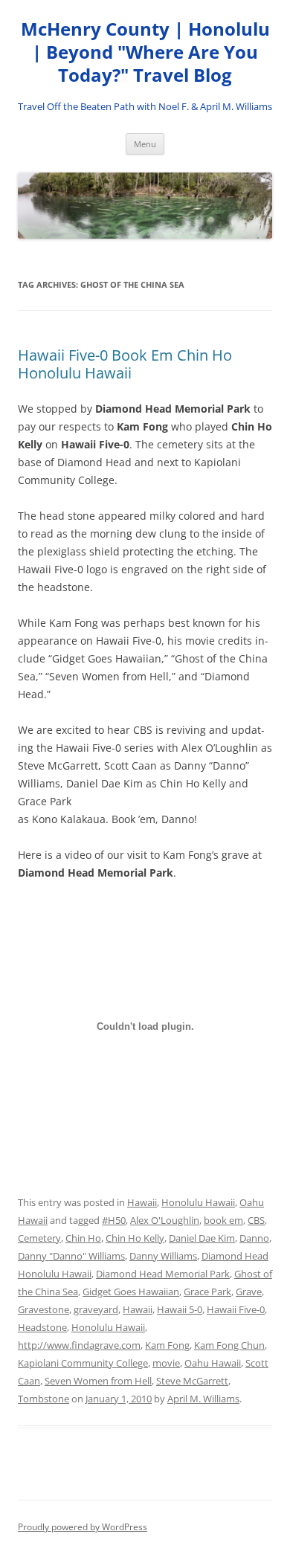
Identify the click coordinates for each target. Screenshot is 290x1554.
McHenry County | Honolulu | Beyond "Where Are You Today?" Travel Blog (145, 52)
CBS (256, 1220)
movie (166, 1363)
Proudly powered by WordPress (82, 1527)
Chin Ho (83, 1238)
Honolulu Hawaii (198, 1202)
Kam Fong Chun (229, 1345)
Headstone (42, 1327)
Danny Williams (163, 1256)
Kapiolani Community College (83, 1363)
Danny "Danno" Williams (71, 1256)
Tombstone (43, 1398)
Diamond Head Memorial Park (163, 1273)
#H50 (114, 1220)
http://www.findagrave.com (79, 1345)
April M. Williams (203, 1398)
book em (223, 1220)
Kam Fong (167, 1345)
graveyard (96, 1309)
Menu (145, 143)
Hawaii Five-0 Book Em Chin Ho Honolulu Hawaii (125, 364)
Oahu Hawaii (212, 1363)
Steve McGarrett (192, 1380)
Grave (249, 1291)
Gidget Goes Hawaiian (131, 1291)
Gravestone (43, 1309)
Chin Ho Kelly (135, 1238)
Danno (254, 1238)
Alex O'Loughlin (164, 1220)
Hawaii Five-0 (236, 1309)
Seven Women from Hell (98, 1380)
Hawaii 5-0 (179, 1309)
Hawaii (142, 1202)
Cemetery (39, 1238)
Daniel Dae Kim (202, 1238)
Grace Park (207, 1291)
